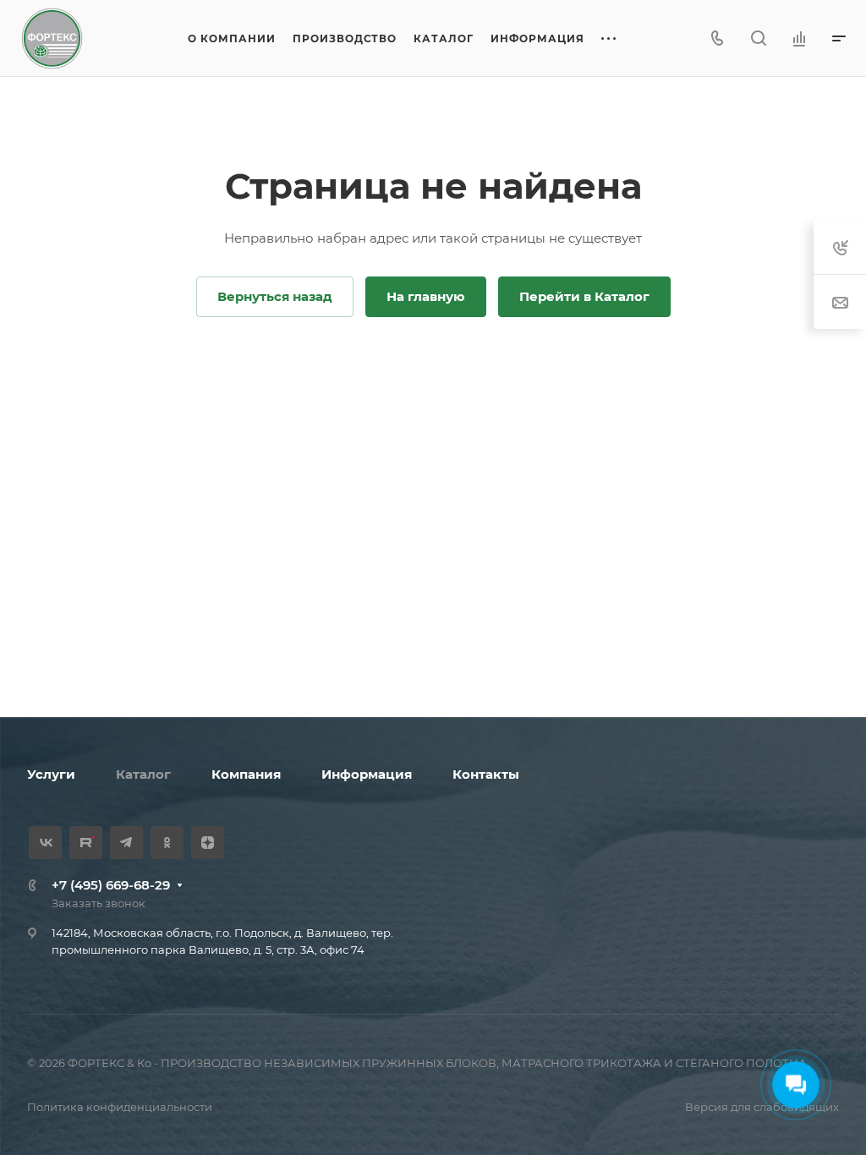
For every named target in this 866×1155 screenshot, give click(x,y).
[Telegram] (126, 842)
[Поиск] (758, 38)
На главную (425, 296)
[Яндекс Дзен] (207, 842)
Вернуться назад (274, 296)
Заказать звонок (98, 903)
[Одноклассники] (167, 842)
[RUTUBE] (85, 842)
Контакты (485, 774)
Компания (246, 774)
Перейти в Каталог (584, 296)
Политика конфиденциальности (119, 1107)
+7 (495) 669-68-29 (111, 885)
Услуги (51, 774)
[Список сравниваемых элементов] (799, 38)
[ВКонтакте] (45, 842)
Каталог (143, 774)
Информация (366, 774)
